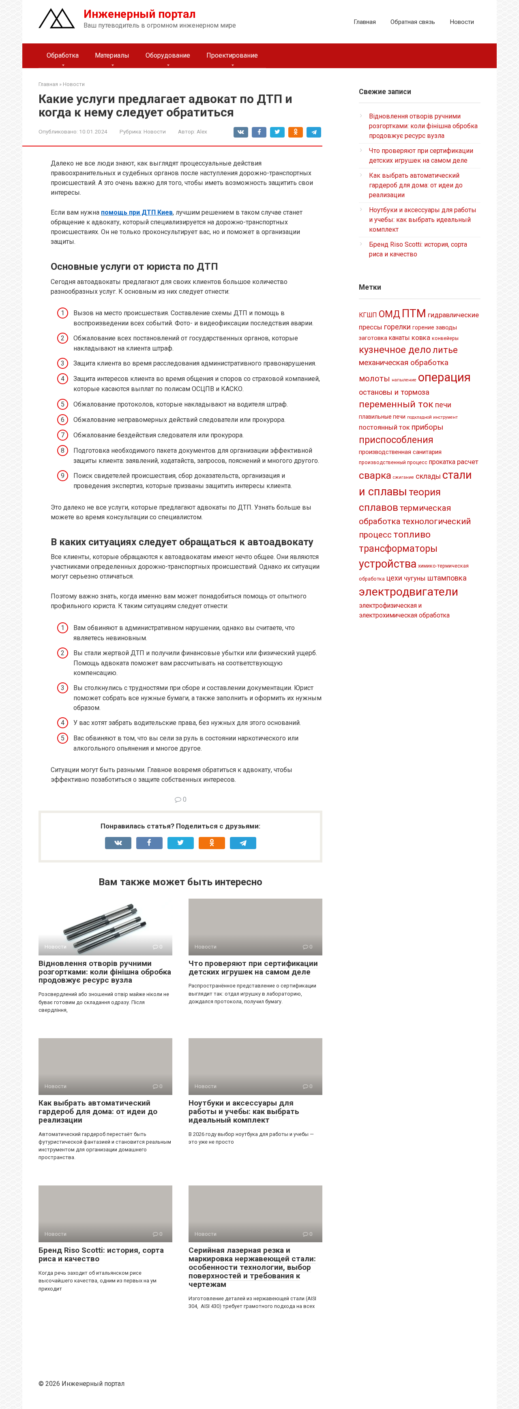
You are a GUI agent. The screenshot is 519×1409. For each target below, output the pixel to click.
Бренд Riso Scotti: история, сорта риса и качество (101, 1254)
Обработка (63, 55)
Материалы (112, 55)
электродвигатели (408, 591)
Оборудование (168, 55)
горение (423, 327)
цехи (394, 578)
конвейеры (445, 338)
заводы (446, 327)
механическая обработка (403, 362)
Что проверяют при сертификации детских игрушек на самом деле (253, 968)
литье (445, 350)
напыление (404, 380)
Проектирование (232, 55)
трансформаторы (398, 548)
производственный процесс (393, 462)
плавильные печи (382, 416)
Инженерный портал (140, 14)
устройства (387, 563)
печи (443, 405)
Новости (462, 22)
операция (444, 377)
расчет (467, 462)
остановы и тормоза (394, 392)
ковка (421, 337)
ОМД (389, 314)
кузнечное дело (395, 349)
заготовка (373, 338)
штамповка (447, 578)
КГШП (368, 315)
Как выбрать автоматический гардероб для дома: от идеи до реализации (98, 1111)
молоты (374, 378)
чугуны (415, 578)
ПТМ (414, 313)
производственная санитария (400, 452)
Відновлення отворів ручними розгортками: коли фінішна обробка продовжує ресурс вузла (105, 972)
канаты (399, 338)
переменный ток (396, 404)
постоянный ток (384, 427)
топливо (412, 534)
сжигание (403, 477)
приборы (427, 427)
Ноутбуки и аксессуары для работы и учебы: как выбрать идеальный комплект (244, 1111)
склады (428, 476)
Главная (365, 22)
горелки (397, 327)
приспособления (396, 439)
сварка (375, 475)
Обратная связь (412, 22)
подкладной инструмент (432, 417)
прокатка (442, 462)
